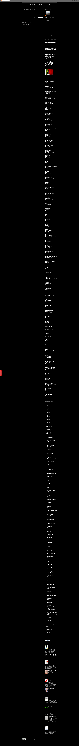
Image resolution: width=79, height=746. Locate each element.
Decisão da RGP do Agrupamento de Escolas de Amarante (52, 680)
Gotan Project (47, 373)
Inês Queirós (47, 332)
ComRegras (47, 301)
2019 (47, 412)
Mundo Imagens (47, 311)
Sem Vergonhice (49, 496)
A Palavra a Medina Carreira (51, 499)
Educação (47, 155)
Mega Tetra (49, 605)
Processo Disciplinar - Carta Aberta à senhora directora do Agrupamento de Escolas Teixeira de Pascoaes (52, 718)
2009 (47, 633)
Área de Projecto (48, 97)
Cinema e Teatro (48, 120)
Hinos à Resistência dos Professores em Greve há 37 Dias (52, 698)
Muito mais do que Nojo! (51, 519)
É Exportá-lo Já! (49, 526)
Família (46, 172)
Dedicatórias (47, 135)
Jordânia (46, 209)
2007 (47, 636)
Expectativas (47, 171)
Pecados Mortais (48, 231)
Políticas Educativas (48, 242)
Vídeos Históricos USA (49, 398)
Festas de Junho (48, 177)
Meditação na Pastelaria (49, 310)
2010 (47, 632)
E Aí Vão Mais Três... (50, 537)
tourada (46, 276)
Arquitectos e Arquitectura (49, 98)
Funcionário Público (50, 542)
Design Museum (47, 366)
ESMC (46, 162)
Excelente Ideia (49, 564)
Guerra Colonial (47, 374)
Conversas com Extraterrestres (50, 128)
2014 (47, 419)
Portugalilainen (47, 317)
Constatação (49, 446)
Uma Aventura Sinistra (48, 326)
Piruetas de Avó (47, 316)
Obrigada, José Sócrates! (51, 523)
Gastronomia (47, 184)
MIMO (46, 220)
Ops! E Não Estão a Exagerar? (52, 614)
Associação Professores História (50, 357)
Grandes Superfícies (48, 186)
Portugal (46, 245)
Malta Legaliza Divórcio (50, 448)
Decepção (48, 561)
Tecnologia (47, 273)
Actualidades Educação (49, 81)
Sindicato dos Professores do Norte (50, 393)
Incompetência (49, 603)
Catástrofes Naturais (48, 115)
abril (48, 626)
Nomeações (49, 477)
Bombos (46, 109)
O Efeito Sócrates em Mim (51, 556)
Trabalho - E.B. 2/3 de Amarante (50, 278)
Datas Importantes (48, 363)
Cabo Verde (47, 112)
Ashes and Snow (48, 356)
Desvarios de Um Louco (49, 305)
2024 (47, 405)
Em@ (46, 306)
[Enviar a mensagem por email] (38, 17)
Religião (46, 262)
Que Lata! (48, 527)
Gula (46, 188)
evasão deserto (47, 168)
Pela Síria (48, 507)
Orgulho (46, 226)
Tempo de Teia (47, 323)
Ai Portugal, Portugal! (50, 584)
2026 (47, 402)
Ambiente (46, 88)
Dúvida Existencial (50, 453)
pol (45, 240)
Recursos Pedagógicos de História (50, 65)
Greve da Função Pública (51, 609)
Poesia (46, 239)
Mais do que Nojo (50, 520)
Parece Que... (49, 457)
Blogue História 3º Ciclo (49, 50)
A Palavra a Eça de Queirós (51, 541)
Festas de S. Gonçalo (48, 178)
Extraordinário (49, 620)
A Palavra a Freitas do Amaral (51, 595)
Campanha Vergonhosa (50, 479)
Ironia (48, 616)
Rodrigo (46, 266)
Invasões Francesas (48, 199)
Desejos (46, 139)
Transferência (49, 449)
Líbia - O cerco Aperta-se (51, 624)
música (46, 225)
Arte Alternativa (47, 99)
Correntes (46, 302)
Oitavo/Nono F (47, 348)
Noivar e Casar (49, 535)
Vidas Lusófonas (48, 396)
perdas (46, 234)
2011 (47, 423)
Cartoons (46, 114)
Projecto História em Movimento (50, 256)
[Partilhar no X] (40, 17)
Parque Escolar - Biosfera (51, 608)
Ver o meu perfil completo (50, 17)
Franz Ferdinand (49, 602)
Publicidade (47, 260)
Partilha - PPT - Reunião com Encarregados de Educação (52, 707)
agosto (48, 430)
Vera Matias (47, 333)
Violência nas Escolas (48, 287)
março (48, 627)
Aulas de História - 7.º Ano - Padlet (50, 48)
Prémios (46, 252)
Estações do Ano (48, 165)
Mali (46, 215)
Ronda (48, 498)
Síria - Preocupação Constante (52, 567)
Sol (45, 395)
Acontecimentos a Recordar (49, 80)
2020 (47, 411)
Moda (46, 221)
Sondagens (49, 591)
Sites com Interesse (48, 394)
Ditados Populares (48, 150)
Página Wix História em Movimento (50, 49)
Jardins (46, 203)
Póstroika (48, 487)
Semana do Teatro (50, 437)
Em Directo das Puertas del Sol (52, 510)
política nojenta (47, 241)
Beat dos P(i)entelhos (50, 531)
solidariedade (47, 272)
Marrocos (46, 218)
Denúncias (47, 136)
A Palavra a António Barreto (51, 580)
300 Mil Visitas (49, 557)
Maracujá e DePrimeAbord (49, 350)
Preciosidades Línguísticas (49, 251)
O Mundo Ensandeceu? (50, 472)
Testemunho (49, 502)
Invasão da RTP (49, 585)
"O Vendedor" (49, 599)
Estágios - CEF (49, 590)
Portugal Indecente (48, 246)
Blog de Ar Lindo (48, 299)
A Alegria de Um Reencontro (51, 484)
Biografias (47, 360)
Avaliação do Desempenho (49, 103)
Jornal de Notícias (48, 380)
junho (48, 433)
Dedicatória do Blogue (48, 134)
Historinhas (47, 189)
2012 (47, 422)
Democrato (47, 304)
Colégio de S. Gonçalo (48, 123)
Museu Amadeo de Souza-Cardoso (50, 384)
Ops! (48, 464)
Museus (46, 224)
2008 (47, 635)
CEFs (46, 118)
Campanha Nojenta (50, 476)
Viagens (46, 282)
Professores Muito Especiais (49, 255)
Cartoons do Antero (48, 300)
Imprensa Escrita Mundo (49, 377)
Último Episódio (49, 436)
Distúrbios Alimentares (48, 149)
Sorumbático (47, 322)
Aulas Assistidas (48, 102)
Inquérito (46, 197)
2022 (47, 408)
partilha (46, 229)
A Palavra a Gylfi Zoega (51, 571)
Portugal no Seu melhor (49, 247)
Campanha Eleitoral (48, 113)
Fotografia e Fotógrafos (49, 181)
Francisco (46, 349)
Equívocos (47, 157)
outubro (48, 427)
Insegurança (47, 198)
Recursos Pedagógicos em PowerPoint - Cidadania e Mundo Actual (50, 57)
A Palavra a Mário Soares (51, 587)
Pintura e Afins (47, 237)
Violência (48, 483)
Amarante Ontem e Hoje (49, 87)
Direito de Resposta (50, 572)
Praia (46, 250)
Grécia (48, 480)
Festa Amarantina (48, 176)
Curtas (46, 131)
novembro (49, 426)
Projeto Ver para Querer (49, 257)
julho (48, 432)
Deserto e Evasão (48, 141)
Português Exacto (48, 388)
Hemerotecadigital (48, 375)
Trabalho (46, 277)
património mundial (48, 230)
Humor (46, 192)
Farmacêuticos (47, 173)
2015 (47, 418)
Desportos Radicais (48, 144)
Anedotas (46, 93)
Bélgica (46, 107)
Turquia (46, 279)
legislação (47, 210)
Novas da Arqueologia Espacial (52, 468)
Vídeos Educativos (48, 284)
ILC (45, 194)
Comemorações (47, 124)
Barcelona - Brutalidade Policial (52, 458)
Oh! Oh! (48, 546)
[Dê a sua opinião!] (39, 17)
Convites (46, 129)
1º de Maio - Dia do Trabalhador (52, 621)
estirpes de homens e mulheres (50, 166)
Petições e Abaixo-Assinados (50, 236)
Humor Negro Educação (49, 193)
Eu (45, 167)
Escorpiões (47, 160)
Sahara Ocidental (48, 268)
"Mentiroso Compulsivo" (51, 445)
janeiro (48, 630)
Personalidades (47, 235)
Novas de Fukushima (50, 461)
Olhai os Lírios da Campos (49, 312)
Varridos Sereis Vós (50, 495)
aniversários (47, 94)
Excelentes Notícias (50, 575)
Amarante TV (47, 355)
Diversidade (47, 151)
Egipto (46, 156)
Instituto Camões (48, 378)
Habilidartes (49, 617)
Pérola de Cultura (48, 315)
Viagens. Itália (47, 283)
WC (46, 289)
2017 (47, 415)
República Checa (48, 263)
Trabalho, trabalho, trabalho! (51, 460)
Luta (46, 214)
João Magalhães (48, 205)
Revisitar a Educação (48, 320)
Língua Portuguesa (48, 213)
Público (46, 389)
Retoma (48, 554)
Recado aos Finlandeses (51, 576)
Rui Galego (47, 321)
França (46, 182)
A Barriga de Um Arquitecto (49, 295)
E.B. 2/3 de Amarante (48, 152)
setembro (49, 429)
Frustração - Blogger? (50, 565)
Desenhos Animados (48, 140)
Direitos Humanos (48, 147)
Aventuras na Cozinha (48, 104)
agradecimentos (47, 85)
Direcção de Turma (48, 146)
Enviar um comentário (25, 24)
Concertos (47, 125)
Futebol (46, 183)
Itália (46, 202)
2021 (47, 409)
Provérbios (47, 258)
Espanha (46, 163)
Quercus (46, 390)
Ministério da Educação (49, 383)
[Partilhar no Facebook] (41, 17)
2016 (47, 416)
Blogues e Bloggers (48, 108)
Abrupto (46, 296)
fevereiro (48, 629)
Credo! (48, 547)
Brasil (46, 110)
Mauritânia (47, 219)
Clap (46, 339)
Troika (48, 596)
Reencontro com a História (49, 261)
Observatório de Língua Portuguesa (50, 385)
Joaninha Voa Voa (48, 204)
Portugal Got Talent (50, 550)
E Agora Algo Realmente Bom (51, 473)
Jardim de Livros (48, 307)
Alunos (46, 86)
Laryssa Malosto (48, 345)
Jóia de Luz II (47, 208)
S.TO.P (46, 267)
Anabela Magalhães (39, 4)
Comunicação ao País (50, 606)
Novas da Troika (49, 598)
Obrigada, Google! (50, 534)
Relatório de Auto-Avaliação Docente (50, 654)
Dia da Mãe (49, 623)
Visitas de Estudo (48, 288)
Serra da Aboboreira (48, 271)
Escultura (46, 161)
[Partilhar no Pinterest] (42, 17)
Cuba (46, 130)
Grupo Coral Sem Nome (49, 187)
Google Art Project (48, 372)
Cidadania (46, 119)
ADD (46, 82)
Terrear (46, 325)
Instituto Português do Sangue (50, 379)
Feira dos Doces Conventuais (51, 553)
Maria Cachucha (47, 340)
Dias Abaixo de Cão (48, 145)
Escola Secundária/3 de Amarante (50, 369)
